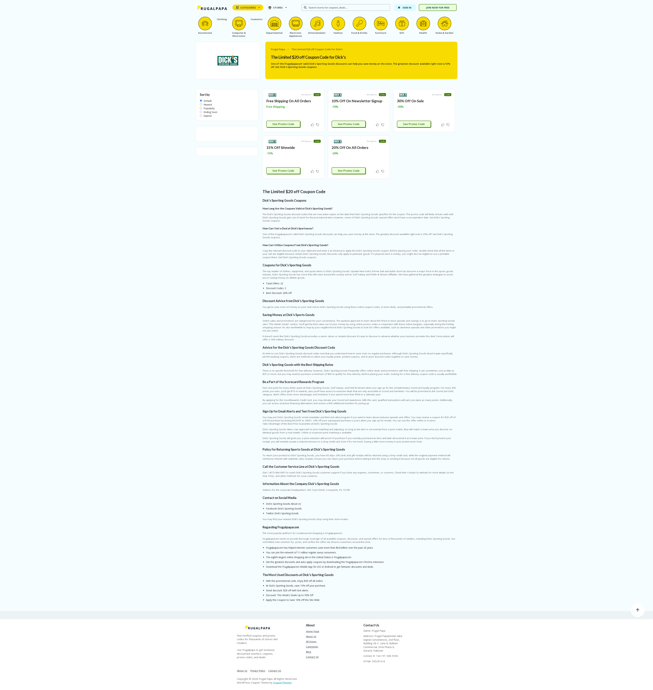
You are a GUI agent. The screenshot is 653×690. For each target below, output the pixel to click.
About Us (311, 636)
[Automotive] (205, 23)
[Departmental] (274, 23)
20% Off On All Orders (350, 147)
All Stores (311, 641)
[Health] (423, 23)
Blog (308, 651)
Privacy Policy (257, 670)
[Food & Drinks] (359, 23)
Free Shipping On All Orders (288, 101)
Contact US (312, 657)
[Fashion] (338, 23)
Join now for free (437, 7)
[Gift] (401, 23)
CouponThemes (282, 682)
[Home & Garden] (444, 23)
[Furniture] (380, 23)
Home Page (312, 631)
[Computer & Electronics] (238, 23)
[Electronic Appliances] (295, 23)
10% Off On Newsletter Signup (357, 101)
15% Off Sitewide (280, 147)
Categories (312, 646)
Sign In (407, 7)
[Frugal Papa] (212, 7)
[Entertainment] (316, 23)
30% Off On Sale (410, 101)
